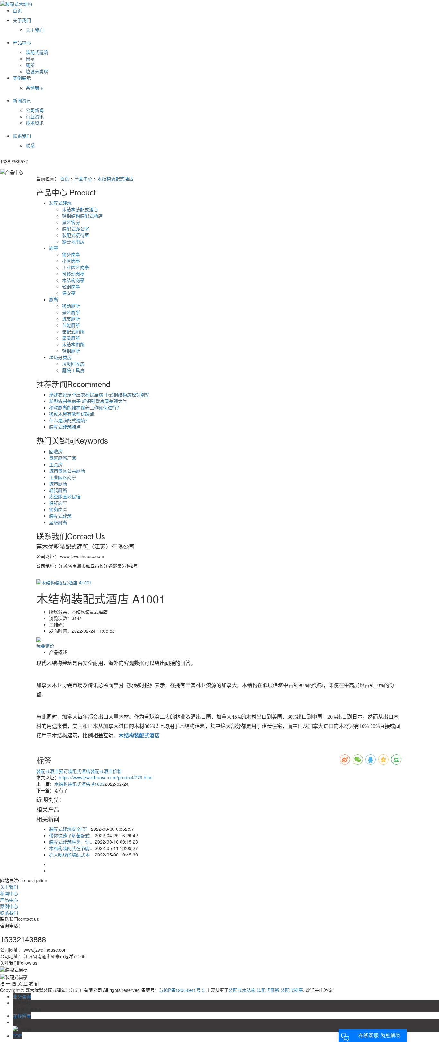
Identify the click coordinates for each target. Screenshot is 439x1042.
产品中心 (83, 178)
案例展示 (35, 87)
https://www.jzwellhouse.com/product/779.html (105, 777)
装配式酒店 (47, 771)
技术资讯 (35, 123)
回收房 (56, 451)
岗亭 (30, 58)
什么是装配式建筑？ (69, 420)
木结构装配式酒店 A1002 (79, 784)
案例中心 (9, 906)
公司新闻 (35, 110)
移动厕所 (71, 306)
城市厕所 (71, 318)
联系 (30, 145)
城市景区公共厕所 (67, 470)
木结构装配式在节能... (71, 848)
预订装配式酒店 (74, 771)
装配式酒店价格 (106, 771)
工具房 (56, 464)
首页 (64, 178)
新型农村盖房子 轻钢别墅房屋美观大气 (88, 401)
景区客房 (71, 222)
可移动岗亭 (73, 273)
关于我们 (35, 29)
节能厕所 (71, 325)
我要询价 (45, 645)
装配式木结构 (241, 990)
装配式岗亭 (292, 990)
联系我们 (9, 912)
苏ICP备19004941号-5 (182, 990)
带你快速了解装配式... (71, 835)
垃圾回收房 (73, 363)
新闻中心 (9, 893)
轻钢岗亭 (71, 286)
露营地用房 (73, 241)
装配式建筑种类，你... (71, 841)
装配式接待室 (75, 235)
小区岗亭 (71, 261)
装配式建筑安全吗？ (69, 829)
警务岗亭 (71, 254)
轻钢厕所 (71, 351)
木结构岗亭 (73, 280)
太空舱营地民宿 (65, 496)
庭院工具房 (73, 370)
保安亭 (69, 293)
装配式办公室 (75, 228)
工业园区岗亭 (75, 267)
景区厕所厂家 (62, 458)
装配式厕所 (73, 331)
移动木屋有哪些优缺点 (71, 414)
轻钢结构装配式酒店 (82, 216)
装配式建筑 (37, 52)
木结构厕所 (73, 344)
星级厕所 (71, 338)
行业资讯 (35, 116)
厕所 (30, 65)
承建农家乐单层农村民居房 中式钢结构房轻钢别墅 (99, 394)
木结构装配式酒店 (115, 178)
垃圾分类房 (37, 71)
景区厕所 (71, 312)
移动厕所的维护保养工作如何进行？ (85, 407)
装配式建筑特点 (65, 426)
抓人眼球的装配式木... (71, 854)
